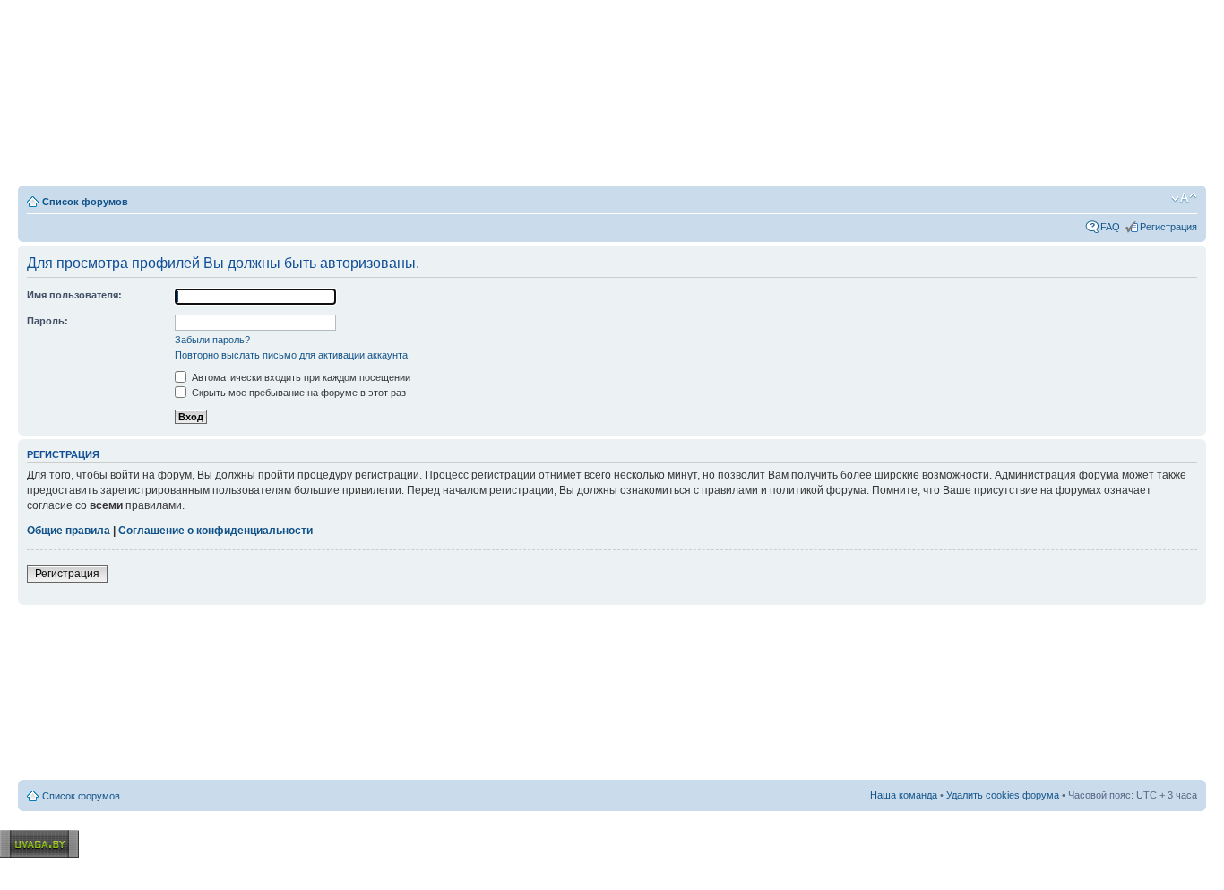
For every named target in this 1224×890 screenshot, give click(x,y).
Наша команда (903, 795)
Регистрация (1168, 226)
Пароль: (47, 320)
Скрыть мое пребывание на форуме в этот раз (297, 392)
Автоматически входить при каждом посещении (299, 377)
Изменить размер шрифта (1184, 198)
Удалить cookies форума (1002, 795)
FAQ (1110, 226)
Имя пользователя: (74, 294)
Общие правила (68, 530)
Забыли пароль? (212, 339)
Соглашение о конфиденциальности (215, 530)
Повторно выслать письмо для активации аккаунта (291, 355)
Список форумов (85, 201)
